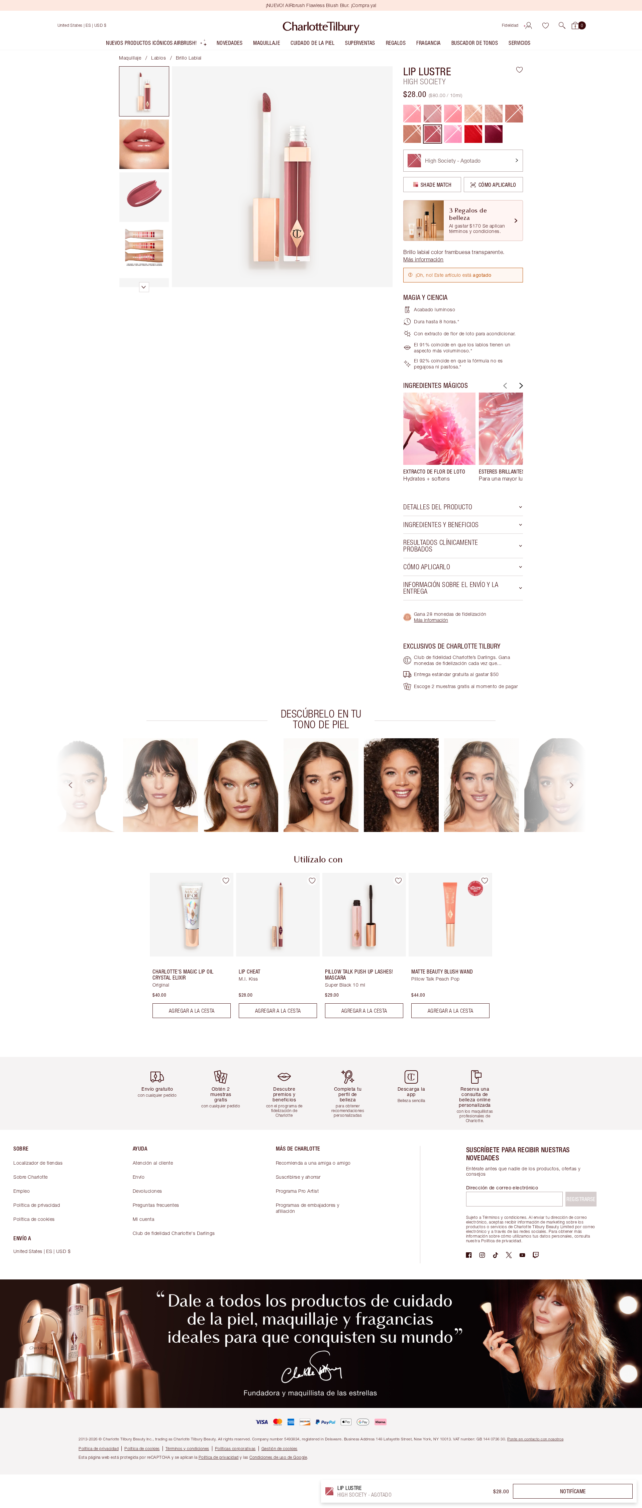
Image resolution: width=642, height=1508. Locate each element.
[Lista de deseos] (545, 25)
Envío (139, 1177)
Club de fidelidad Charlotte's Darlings (174, 1233)
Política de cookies (34, 1219)
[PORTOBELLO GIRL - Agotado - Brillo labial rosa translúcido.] (453, 113)
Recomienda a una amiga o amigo (313, 1163)
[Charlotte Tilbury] (321, 25)
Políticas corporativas (235, 1448)
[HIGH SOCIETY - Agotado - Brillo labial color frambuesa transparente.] (432, 134)
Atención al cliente (153, 1163)
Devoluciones (147, 1191)
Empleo (21, 1191)
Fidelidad (510, 25)
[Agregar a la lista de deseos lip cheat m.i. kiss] (312, 880)
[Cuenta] (529, 25)
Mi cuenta (143, 1219)
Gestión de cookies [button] (279, 1448)
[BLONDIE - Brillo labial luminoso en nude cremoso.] (494, 113)
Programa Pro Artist (297, 1191)
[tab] (144, 91)
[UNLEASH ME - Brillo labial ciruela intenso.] (494, 134)
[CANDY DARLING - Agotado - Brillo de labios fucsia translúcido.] (453, 134)
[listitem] (156, 44)
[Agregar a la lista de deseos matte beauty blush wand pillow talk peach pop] (484, 880)
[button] (562, 25)
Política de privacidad (36, 1205)
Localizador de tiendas (38, 1163)
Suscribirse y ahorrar (298, 1177)
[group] (439, 440)
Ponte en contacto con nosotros (535, 1439)
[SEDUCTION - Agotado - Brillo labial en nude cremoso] (412, 134)
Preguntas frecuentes (156, 1205)
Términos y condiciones (187, 1448)
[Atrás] (504, 386)
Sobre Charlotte (30, 1177)
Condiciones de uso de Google (278, 1457)
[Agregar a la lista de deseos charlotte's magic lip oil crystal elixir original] (226, 880)
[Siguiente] (520, 386)
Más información (431, 620)
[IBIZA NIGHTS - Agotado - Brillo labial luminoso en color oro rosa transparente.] (473, 113)
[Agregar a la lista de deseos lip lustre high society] (519, 69)
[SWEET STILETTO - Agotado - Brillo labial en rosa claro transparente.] (514, 113)
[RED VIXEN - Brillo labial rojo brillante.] (473, 134)
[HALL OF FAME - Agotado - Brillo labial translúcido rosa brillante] (412, 113)
